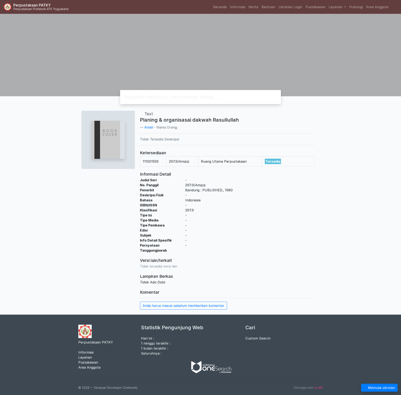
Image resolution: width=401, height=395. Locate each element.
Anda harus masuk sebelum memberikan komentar (183, 306)
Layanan (85, 357)
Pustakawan (315, 7)
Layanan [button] (336, 7)
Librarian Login (290, 7)
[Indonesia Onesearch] (209, 367)
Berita (253, 7)
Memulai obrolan (381, 388)
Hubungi (356, 7)
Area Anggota (377, 7)
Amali (148, 127)
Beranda (220, 7)
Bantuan (268, 7)
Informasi (237, 7)
